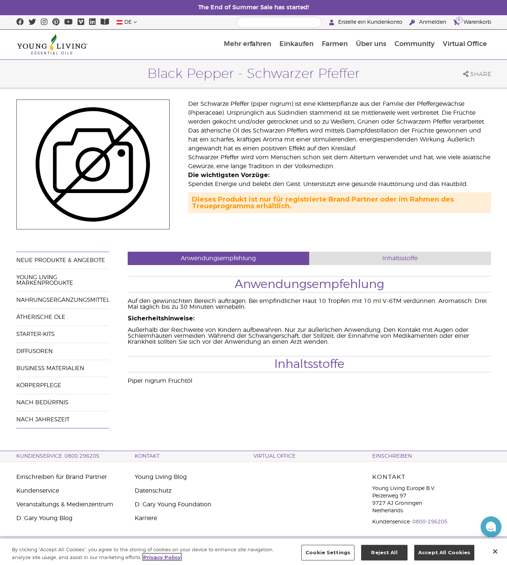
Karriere (146, 518)
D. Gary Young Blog (44, 518)
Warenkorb (474, 21)
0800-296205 (430, 522)
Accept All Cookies (444, 552)
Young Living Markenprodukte (44, 280)
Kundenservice (37, 491)
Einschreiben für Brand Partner (61, 477)
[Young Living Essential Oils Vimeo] (81, 22)
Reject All (384, 552)
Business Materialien (50, 368)
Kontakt (147, 456)
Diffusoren (34, 351)
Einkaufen (296, 44)
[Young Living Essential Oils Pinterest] (55, 22)
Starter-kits (35, 334)
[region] (253, 552)
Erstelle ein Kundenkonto (370, 22)
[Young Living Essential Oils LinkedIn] (92, 22)
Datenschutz (153, 491)
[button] (491, 526)
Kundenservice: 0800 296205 (57, 456)
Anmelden (433, 22)
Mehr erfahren (247, 44)
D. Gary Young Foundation (173, 504)
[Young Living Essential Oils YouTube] (68, 22)
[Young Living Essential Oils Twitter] (32, 22)
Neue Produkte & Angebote (60, 260)
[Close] (495, 551)
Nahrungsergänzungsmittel (62, 300)
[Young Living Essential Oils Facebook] (20, 22)
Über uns (371, 44)
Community (415, 44)
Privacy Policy (162, 557)
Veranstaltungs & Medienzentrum (64, 504)
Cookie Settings (327, 552)
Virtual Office (465, 44)
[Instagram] (44, 22)
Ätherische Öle (40, 317)
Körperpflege (38, 385)
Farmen (335, 44)
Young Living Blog (161, 477)
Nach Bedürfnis (42, 402)
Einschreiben (392, 456)
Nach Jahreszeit (42, 419)
